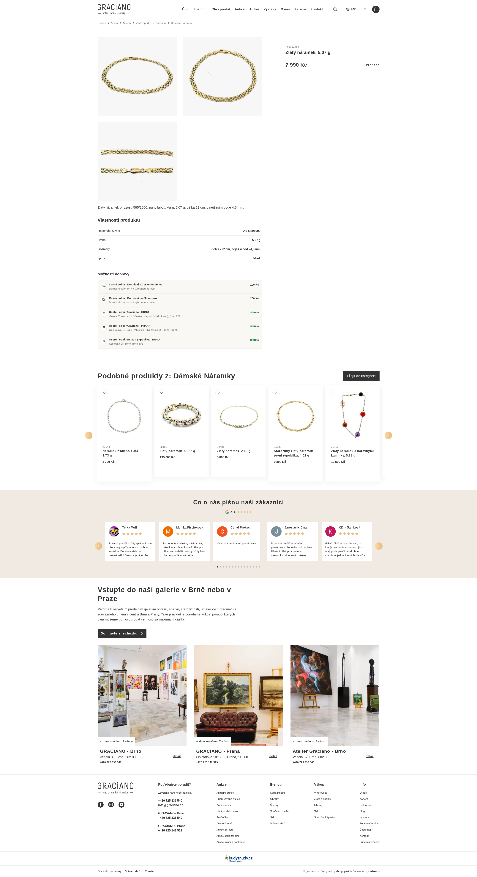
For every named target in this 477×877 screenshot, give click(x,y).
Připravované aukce (228, 798)
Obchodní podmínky (109, 871)
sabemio (374, 871)
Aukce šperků (225, 823)
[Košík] (376, 9)
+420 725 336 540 (110, 762)
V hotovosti (320, 792)
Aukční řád (223, 817)
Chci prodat (221, 9)
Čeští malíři (366, 829)
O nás (285, 9)
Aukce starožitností (228, 835)
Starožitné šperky (324, 817)
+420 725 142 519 (207, 762)
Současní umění (279, 811)
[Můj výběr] (365, 9)
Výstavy (270, 9)
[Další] (388, 435)
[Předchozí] (88, 435)
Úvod (186, 9)
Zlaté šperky (143, 22)
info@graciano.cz (170, 805)
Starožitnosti (277, 792)
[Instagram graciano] (111, 805)
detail (177, 756)
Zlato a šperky (322, 798)
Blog (362, 811)
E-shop (200, 9)
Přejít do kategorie (361, 376)
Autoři (254, 9)
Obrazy (274, 798)
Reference (366, 804)
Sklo (272, 817)
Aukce (240, 9)
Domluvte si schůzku (119, 633)
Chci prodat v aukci (228, 811)
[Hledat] (335, 9)
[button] (217, 567)
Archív (114, 22)
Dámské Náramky (181, 22)
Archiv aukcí (224, 804)
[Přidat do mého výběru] (104, 392)
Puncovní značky (370, 841)
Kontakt (316, 9)
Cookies (149, 871)
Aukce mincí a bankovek (231, 841)
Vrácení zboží (278, 823)
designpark (342, 871)
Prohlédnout (115, 471)
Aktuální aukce (225, 792)
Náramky (161, 22)
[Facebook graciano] (101, 805)
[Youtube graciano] (121, 805)
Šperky (127, 22)
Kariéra (300, 9)
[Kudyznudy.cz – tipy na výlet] (238, 858)
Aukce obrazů (225, 829)
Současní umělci (369, 823)
